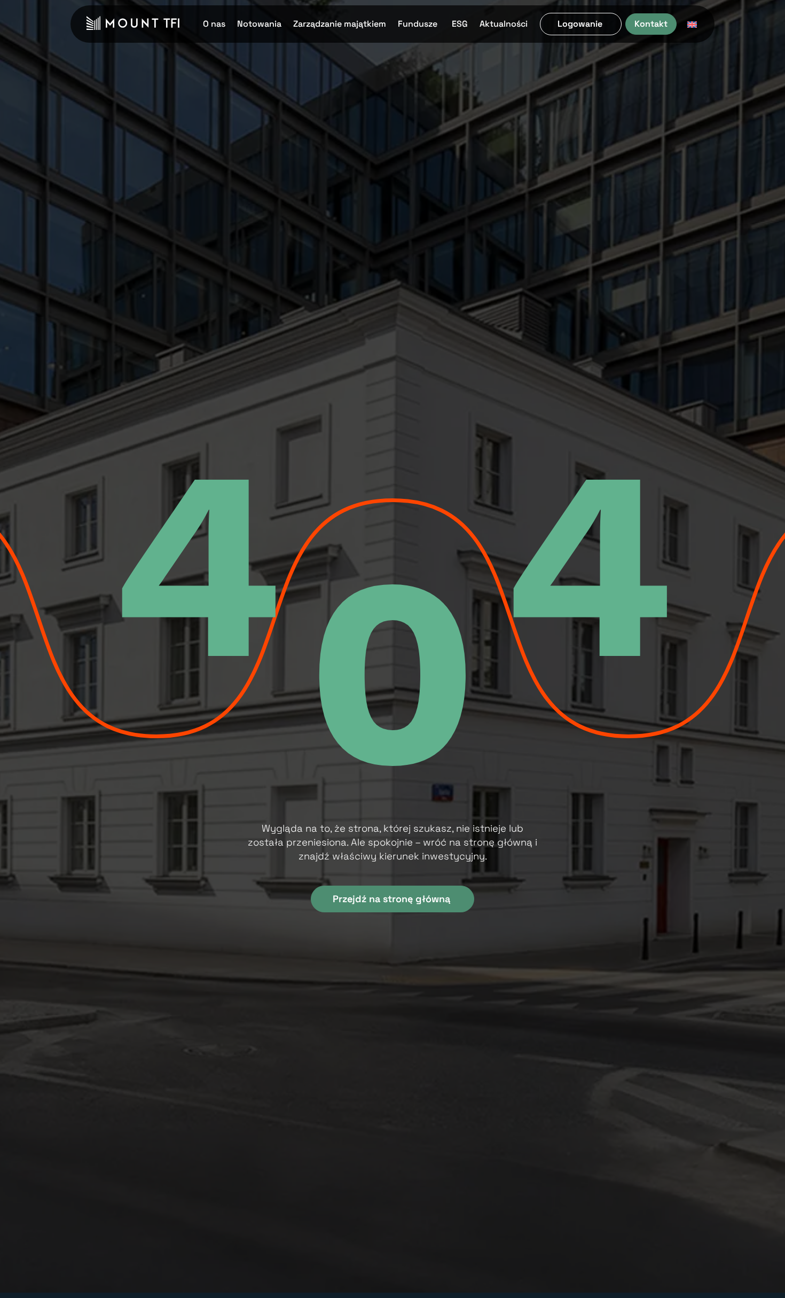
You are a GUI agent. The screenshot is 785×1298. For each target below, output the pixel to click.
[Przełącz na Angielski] (692, 24)
